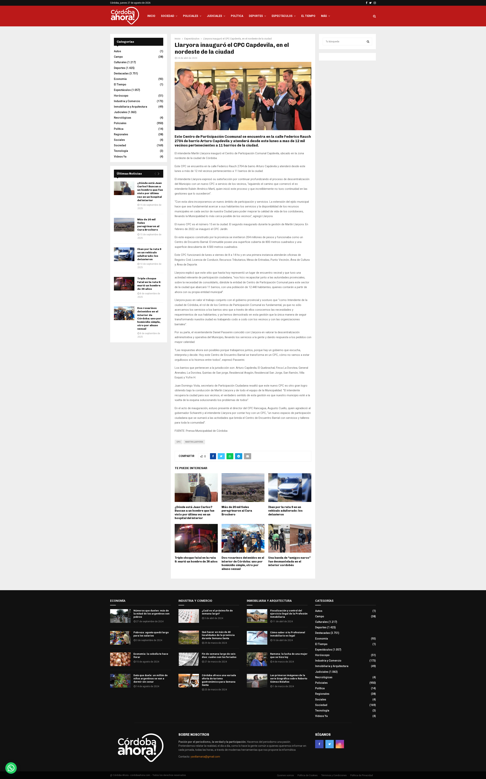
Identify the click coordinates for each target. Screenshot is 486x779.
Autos (117, 51)
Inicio (151, 15)
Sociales (119, 139)
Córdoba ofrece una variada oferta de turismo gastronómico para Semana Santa (219, 680)
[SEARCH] (368, 41)
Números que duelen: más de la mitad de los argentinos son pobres (151, 613)
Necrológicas (122, 117)
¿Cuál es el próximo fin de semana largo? (217, 612)
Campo (118, 56)
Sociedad (167, 15)
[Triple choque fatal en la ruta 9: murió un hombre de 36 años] (124, 284)
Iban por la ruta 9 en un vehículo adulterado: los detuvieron (285, 510)
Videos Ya (120, 156)
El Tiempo (308, 15)
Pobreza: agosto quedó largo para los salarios (151, 634)
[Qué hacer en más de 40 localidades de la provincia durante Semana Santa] (188, 637)
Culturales (120, 62)
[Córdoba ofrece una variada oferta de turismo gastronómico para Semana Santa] (188, 681)
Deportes (256, 15)
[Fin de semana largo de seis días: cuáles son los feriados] (188, 659)
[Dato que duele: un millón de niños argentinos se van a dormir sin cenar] (120, 681)
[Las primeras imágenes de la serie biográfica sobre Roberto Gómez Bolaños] (257, 681)
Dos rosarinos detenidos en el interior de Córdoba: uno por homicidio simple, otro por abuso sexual (243, 563)
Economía (120, 78)
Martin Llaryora (194, 442)
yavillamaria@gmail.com (205, 756)
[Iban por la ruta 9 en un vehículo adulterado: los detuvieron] (124, 254)
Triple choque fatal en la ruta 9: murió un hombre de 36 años (196, 559)
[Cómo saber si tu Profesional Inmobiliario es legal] (257, 638)
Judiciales (214, 15)
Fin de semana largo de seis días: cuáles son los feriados (219, 655)
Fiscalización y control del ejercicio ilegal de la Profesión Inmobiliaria (289, 613)
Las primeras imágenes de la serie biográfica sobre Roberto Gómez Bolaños (288, 678)
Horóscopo (121, 95)
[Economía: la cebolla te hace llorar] (120, 659)
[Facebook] (319, 744)
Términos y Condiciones (334, 775)
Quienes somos (285, 775)
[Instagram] (340, 744)
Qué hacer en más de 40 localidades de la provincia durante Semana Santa (218, 635)
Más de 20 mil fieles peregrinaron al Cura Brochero (237, 510)
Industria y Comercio (127, 101)
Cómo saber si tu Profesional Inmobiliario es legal (287, 634)
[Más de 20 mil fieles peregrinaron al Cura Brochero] (124, 225)
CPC (179, 442)
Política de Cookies (307, 775)
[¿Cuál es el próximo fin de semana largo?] (188, 616)
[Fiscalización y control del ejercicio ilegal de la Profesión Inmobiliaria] (257, 616)
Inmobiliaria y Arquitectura (130, 106)
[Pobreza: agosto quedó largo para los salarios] (120, 638)
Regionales (121, 134)
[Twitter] (329, 744)
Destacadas (121, 73)
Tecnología (121, 150)
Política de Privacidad (361, 775)
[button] (11, 768)
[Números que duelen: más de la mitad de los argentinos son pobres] (120, 616)
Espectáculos (282, 15)
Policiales (190, 15)
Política (237, 15)
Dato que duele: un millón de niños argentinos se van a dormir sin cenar (150, 678)
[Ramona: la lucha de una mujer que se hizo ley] (257, 659)
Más (324, 15)
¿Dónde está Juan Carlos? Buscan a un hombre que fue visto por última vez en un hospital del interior (194, 512)
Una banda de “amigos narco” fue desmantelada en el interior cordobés (289, 561)
